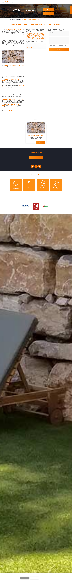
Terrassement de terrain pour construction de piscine (35, 36)
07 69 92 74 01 (48, 9)
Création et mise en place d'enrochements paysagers (35, 38)
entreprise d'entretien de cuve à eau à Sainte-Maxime (13, 105)
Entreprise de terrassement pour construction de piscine (36, 37)
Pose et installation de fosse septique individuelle (35, 33)
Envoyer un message (36, 157)
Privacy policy (49, 577)
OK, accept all (25, 577)
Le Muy (28, 45)
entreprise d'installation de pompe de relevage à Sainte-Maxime (13, 111)
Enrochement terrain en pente (35, 135)
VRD (58, 2)
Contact (69, 2)
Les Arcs (28, 46)
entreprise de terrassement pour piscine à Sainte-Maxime (13, 73)
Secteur (13, 19)
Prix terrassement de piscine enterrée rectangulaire (35, 35)
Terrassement (46, 2)
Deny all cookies (34, 577)
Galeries (63, 2)
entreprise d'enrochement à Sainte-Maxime (13, 93)
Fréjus (28, 44)
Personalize (43, 577)
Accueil (40, 2)
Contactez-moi (49, 13)
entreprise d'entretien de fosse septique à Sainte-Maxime (13, 99)
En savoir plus (40, 142)
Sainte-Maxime (18, 19)
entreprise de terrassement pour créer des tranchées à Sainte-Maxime (13, 86)
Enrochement (53, 2)
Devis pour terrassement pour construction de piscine (35, 34)
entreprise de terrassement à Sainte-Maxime (13, 29)
